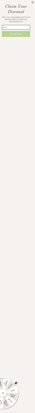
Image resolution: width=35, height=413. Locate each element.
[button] (33, 2)
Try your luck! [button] (16, 34)
